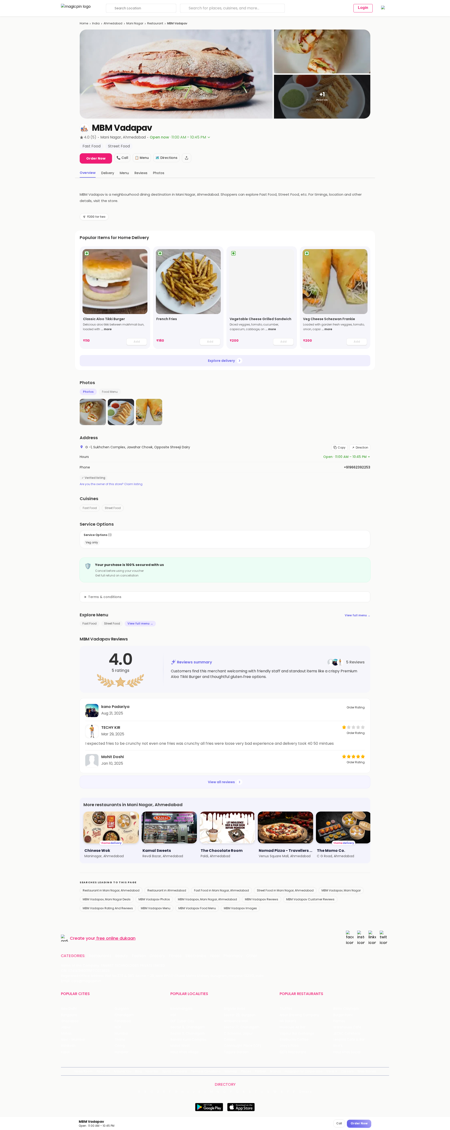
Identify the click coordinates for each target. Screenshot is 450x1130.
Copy (341, 447)
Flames (339, 1021)
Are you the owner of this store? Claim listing (111, 484)
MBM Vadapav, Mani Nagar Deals (107, 899)
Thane (120, 1039)
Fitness (175, 956)
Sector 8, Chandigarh (187, 1027)
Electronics (195, 956)
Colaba (230, 1039)
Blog (138, 1071)
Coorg (120, 1046)
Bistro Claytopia (346, 1009)
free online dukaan (115, 938)
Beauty (121, 956)
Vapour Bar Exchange (297, 1033)
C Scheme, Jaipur (238, 1033)
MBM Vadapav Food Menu (197, 908)
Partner (260, 1071)
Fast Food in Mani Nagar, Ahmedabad (221, 890)
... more (106, 329)
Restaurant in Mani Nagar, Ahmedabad (111, 890)
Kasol (65, 1052)
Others (305, 1092)
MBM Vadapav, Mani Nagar (341, 890)
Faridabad (123, 1021)
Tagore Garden (236, 1052)
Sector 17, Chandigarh (241, 1027)
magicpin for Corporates (303, 1071)
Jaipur (66, 1027)
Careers (347, 1071)
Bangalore (69, 1015)
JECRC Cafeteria (346, 1033)
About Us (103, 1071)
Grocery (157, 956)
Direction (362, 447)
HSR (173, 1015)
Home (84, 23)
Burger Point (343, 1015)
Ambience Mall (236, 1021)
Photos (88, 392)
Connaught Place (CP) (242, 1046)
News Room (83, 1071)
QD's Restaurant (293, 1052)
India (96, 23)
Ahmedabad (113, 23)
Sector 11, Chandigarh (187, 1033)
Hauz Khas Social (346, 1052)
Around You (122, 1071)
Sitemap (230, 1071)
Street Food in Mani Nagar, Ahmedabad (285, 890)
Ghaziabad (70, 1021)
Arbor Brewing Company (299, 1015)
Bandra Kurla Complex (188, 1039)
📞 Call (122, 157)
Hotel (215, 956)
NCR (118, 1027)
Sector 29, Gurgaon (239, 1015)
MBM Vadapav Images (240, 908)
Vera (330, 1071)
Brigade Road (234, 1009)
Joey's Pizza (289, 1046)
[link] (115, 297)
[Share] (186, 158)
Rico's (337, 1046)
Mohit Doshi (112, 757)
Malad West (180, 1046)
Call (339, 1123)
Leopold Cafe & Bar (349, 1039)
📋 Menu (142, 157)
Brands (275, 1071)
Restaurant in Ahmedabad (166, 890)
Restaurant (155, 23)
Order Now (95, 158)
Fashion (139, 956)
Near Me (152, 1071)
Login (363, 8)
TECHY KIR (110, 727)
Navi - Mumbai (73, 1039)
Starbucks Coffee (294, 1039)
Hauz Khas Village (184, 1052)
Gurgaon (122, 1009)
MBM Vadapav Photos (154, 899)
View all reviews (221, 782)
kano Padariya (115, 706)
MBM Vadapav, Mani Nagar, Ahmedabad (207, 899)
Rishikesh (68, 1046)
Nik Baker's (288, 1021)
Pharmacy (233, 956)
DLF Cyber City (182, 1021)
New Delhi (69, 1009)
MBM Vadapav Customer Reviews (310, 899)
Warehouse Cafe (347, 1027)
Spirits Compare (174, 1071)
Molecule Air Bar (292, 1027)
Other (251, 956)
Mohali (66, 1033)
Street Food (113, 508)
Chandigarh (124, 1015)
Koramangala (181, 1009)
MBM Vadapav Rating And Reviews (108, 908)
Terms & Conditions (206, 1071)
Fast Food (90, 508)
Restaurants (100, 956)
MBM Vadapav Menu (155, 908)
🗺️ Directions (166, 157)
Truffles (286, 1009)
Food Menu (110, 392)
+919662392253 (357, 467)
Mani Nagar (134, 23)
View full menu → (357, 615)
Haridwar (122, 1052)
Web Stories (366, 1071)
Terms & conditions (104, 597)
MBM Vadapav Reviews (261, 899)
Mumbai (121, 1033)
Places (246, 1071)
